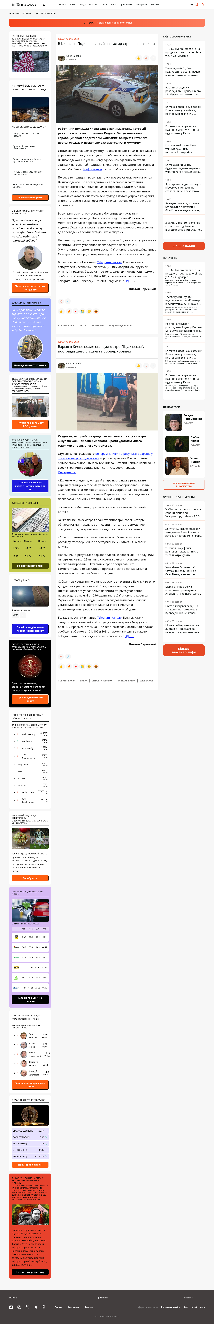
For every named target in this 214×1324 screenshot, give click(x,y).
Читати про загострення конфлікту (30, 288)
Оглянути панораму (30, 197)
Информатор (92, 169)
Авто (202, 1307)
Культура (93, 4)
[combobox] (19, 615)
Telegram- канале (109, 262)
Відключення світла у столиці (115, 22)
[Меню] (44, 4)
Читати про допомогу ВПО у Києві (30, 424)
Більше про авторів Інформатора (184, 485)
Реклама (155, 4)
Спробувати (30, 878)
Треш (113, 4)
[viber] (43, 1307)
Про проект (141, 4)
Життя (73, 4)
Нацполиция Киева (120, 325)
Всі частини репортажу (30, 1272)
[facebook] (11, 1307)
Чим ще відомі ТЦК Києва (30, 365)
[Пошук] (203, 4)
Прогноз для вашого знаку (30, 699)
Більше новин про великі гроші (30, 1084)
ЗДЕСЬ (129, 281)
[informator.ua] (24, 4)
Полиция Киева (126, 680)
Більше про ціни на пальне (30, 999)
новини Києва (66, 325)
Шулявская (146, 680)
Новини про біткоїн (30, 1164)
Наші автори (73, 1307)
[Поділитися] (146, 58)
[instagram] (19, 1307)
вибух (83, 680)
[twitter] (27, 1307)
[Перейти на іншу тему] (197, 4)
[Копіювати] (153, 58)
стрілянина (97, 325)
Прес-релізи (126, 4)
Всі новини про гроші (30, 565)
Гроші (104, 4)
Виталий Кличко (102, 680)
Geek (186, 1307)
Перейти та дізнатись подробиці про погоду (30, 629)
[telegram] (35, 1307)
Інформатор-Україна (170, 1307)
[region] (30, 623)
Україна (62, 4)
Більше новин (184, 246)
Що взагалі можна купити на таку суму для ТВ (30, 486)
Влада (83, 4)
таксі (83, 325)
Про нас (58, 1307)
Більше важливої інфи (184, 650)
